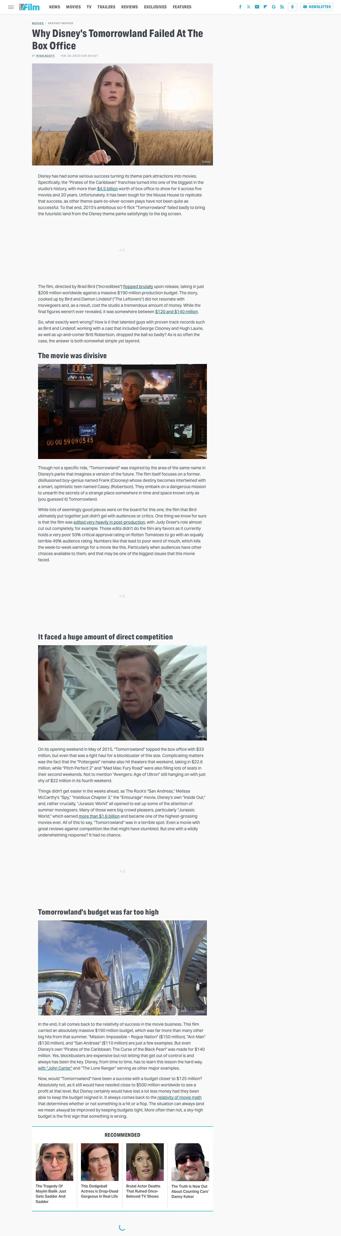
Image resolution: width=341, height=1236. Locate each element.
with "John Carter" (55, 1068)
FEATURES (182, 7)
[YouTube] (257, 7)
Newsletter (320, 6)
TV (89, 7)
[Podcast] (292, 7)
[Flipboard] (265, 7)
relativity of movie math (180, 1097)
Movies (38, 23)
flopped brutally (138, 286)
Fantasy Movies (60, 23)
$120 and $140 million (176, 311)
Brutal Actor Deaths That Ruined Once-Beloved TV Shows (143, 1191)
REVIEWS (129, 7)
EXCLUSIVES (155, 7)
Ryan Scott (45, 55)
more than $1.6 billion (99, 816)
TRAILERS (106, 7)
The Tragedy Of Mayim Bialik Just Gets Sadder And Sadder (51, 1194)
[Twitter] (248, 7)
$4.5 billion (107, 188)
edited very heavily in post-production (109, 522)
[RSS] (282, 7)
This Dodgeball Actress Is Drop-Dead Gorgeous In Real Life (99, 1191)
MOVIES (73, 7)
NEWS (54, 7)
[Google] (273, 7)
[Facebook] (240, 7)
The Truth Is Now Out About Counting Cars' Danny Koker (190, 1191)
